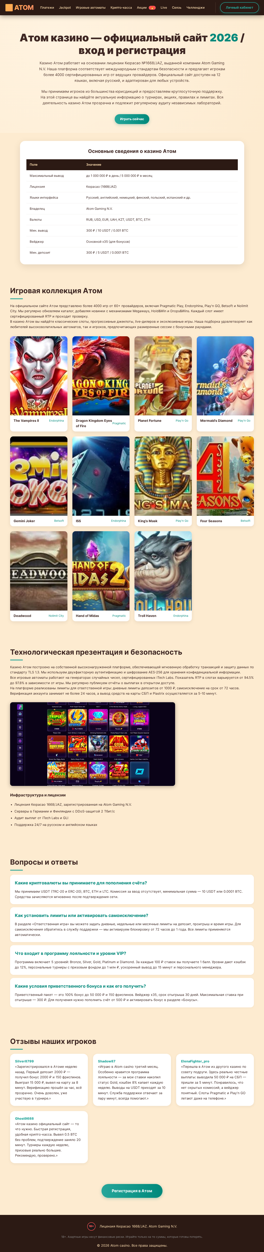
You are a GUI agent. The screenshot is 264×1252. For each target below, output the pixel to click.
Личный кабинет (239, 7)
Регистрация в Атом (132, 1190)
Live (164, 7)
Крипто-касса (121, 7)
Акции (145, 7)
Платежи (47, 7)
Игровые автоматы (91, 7)
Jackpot (65, 7)
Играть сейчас (132, 119)
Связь (177, 7)
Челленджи (195, 7)
